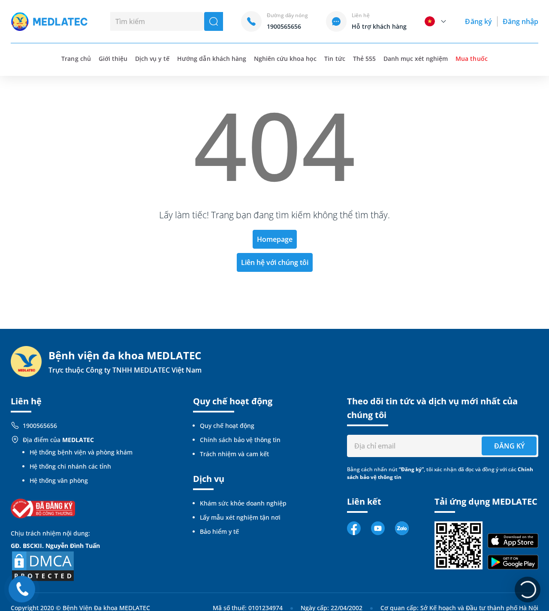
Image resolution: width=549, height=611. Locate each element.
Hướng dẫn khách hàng (211, 58)
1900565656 (40, 425)
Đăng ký (478, 21)
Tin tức (334, 58)
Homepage (275, 239)
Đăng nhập (520, 21)
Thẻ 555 (364, 58)
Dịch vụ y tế (152, 58)
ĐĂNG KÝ (509, 446)
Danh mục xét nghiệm (415, 58)
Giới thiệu (113, 58)
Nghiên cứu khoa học (285, 58)
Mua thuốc (471, 58)
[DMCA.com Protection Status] (43, 565)
